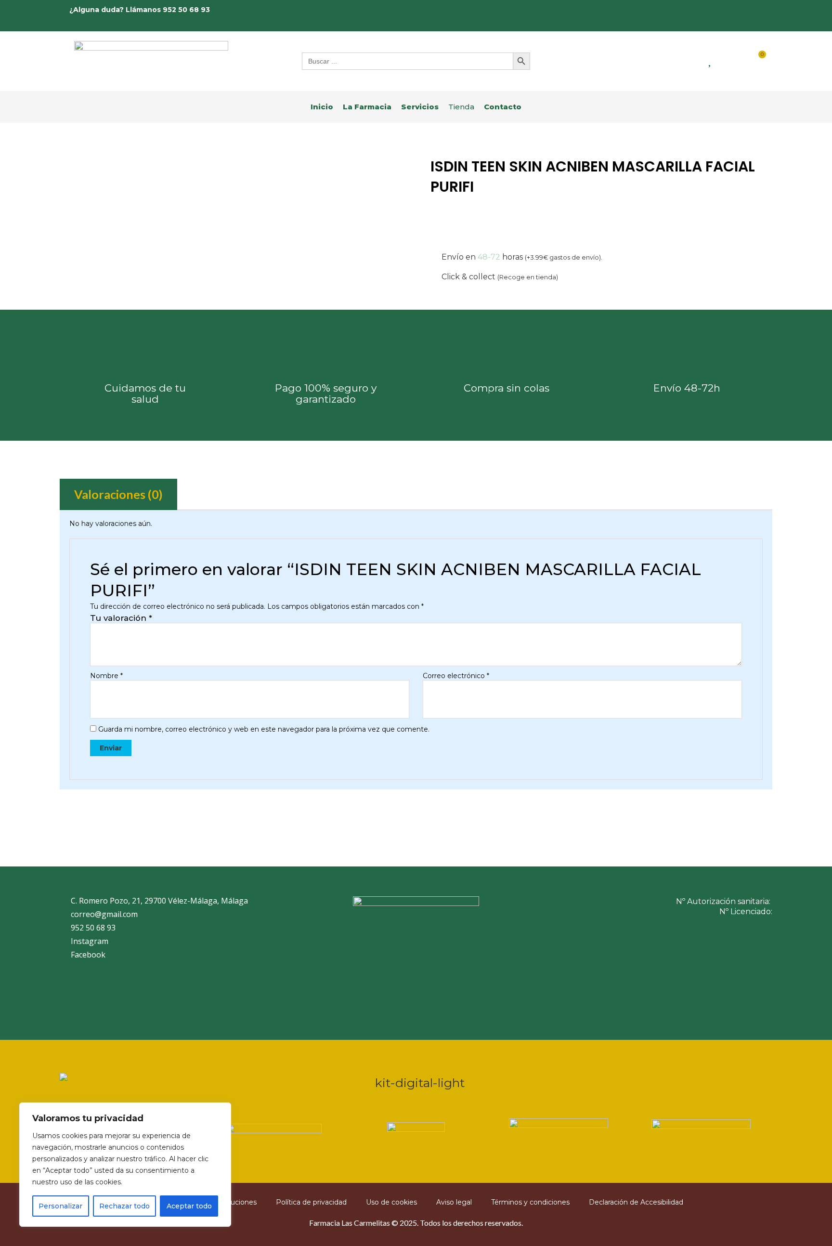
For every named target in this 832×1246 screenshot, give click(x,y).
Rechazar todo (124, 1206)
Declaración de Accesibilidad (636, 1202)
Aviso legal (454, 1202)
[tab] (118, 494)
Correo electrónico (456, 676)
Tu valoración (121, 618)
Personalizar (60, 1206)
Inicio (322, 106)
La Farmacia (367, 106)
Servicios (420, 106)
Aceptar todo (189, 1206)
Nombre (106, 676)
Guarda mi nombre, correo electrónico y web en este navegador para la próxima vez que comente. (263, 729)
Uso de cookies (391, 1202)
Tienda (461, 106)
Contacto (502, 106)
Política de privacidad (311, 1202)
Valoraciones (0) (118, 494)
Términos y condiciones (530, 1202)
